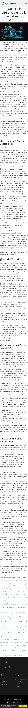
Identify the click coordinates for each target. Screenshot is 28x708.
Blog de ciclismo (21, 679)
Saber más (4, 670)
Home (4, 679)
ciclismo (18, 686)
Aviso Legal (5, 684)
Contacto (4, 681)
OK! (23, 705)
